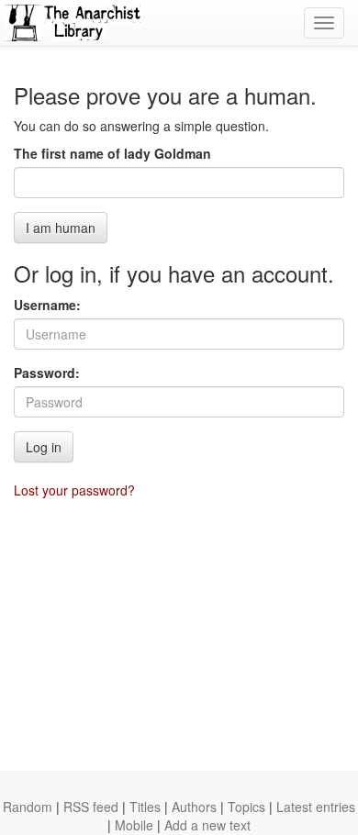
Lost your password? (74, 490)
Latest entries (315, 806)
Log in (44, 447)
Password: (47, 372)
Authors (194, 806)
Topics (246, 806)
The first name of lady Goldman (112, 153)
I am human (60, 227)
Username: (47, 304)
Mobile (134, 825)
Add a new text (207, 825)
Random (27, 806)
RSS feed (90, 806)
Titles (145, 806)
